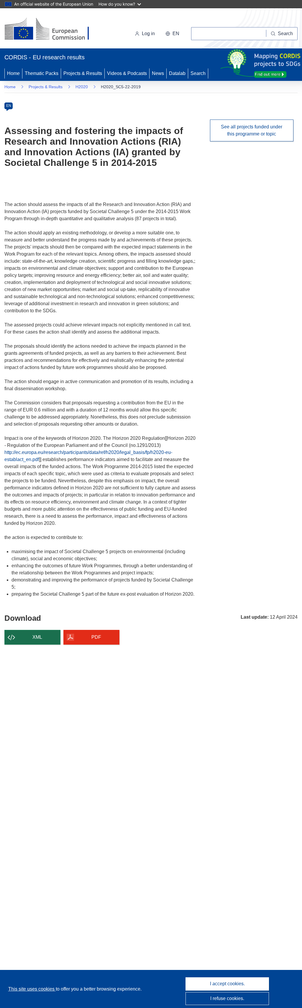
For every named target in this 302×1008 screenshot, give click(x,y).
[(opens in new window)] (52, 29)
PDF (96, 637)
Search (198, 73)
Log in (148, 33)
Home (13, 73)
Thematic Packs (41, 73)
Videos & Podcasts (127, 73)
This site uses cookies (32, 988)
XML (37, 637)
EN (8, 106)
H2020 (82, 86)
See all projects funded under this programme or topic (251, 130)
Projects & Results (82, 73)
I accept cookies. (227, 983)
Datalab (177, 73)
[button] (172, 33)
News (158, 73)
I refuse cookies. (227, 998)
